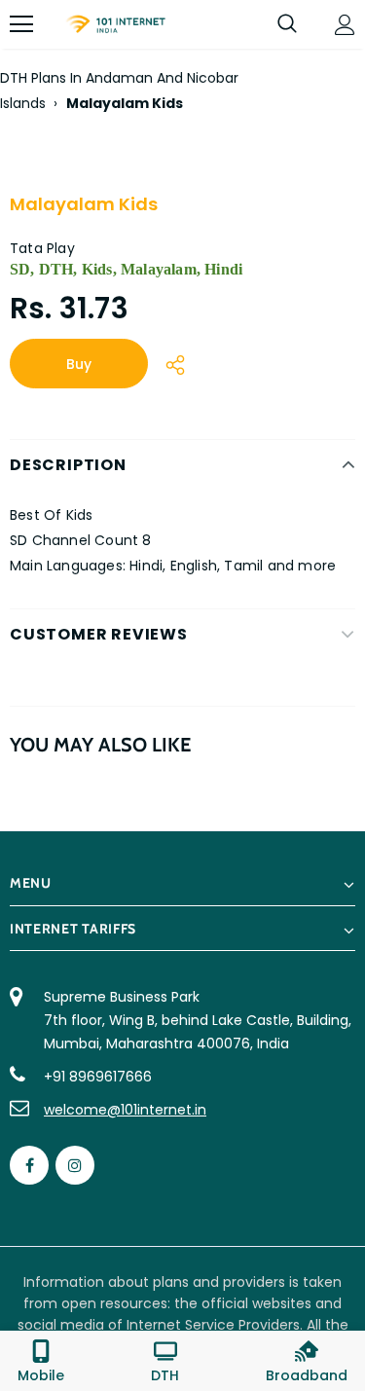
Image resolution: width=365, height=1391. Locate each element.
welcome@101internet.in (125, 1109)
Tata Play (42, 248)
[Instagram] (74, 1165)
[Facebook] (29, 1165)
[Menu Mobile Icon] (21, 24)
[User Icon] (345, 25)
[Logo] (115, 25)
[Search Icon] (287, 24)
